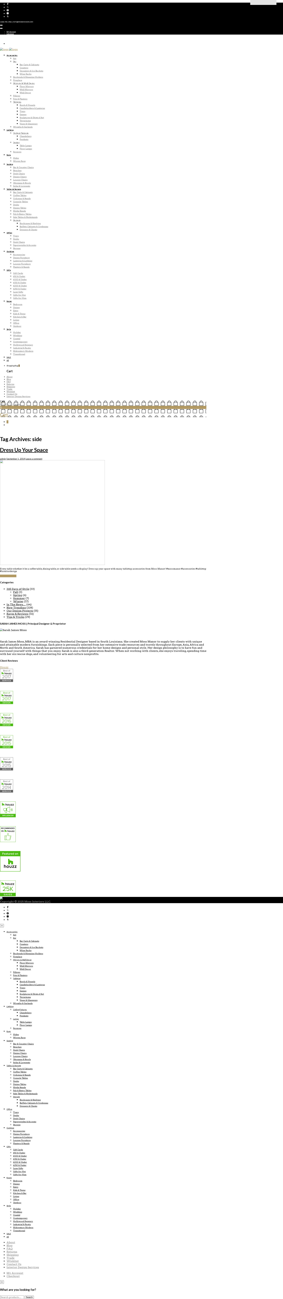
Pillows (16, 96)
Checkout (10, 34)
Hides (16, 158)
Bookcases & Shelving (30, 223)
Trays (22, 111)
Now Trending (16, 607)
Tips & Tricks (15, 617)
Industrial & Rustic (22, 348)
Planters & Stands (21, 267)
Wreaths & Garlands (23, 127)
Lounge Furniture (22, 264)
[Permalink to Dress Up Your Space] (52, 564)
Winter (18, 601)
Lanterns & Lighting (22, 261)
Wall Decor (25, 92)
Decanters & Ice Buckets (31, 71)
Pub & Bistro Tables (22, 214)
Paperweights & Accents (24, 245)
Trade (9, 389)
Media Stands (19, 211)
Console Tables (20, 201)
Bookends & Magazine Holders (28, 77)
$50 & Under (19, 276)
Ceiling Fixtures (20, 133)
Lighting (10, 130)
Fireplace (17, 80)
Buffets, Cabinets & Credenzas (34, 226)
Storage (16, 220)
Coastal (16, 338)
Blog (9, 379)
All (8, 360)
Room (9, 301)
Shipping (11, 386)
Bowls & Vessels (27, 105)
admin (3, 458)
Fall (15, 592)
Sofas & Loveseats (21, 186)
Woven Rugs (19, 161)
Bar (14, 61)
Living (16, 320)
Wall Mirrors (26, 89)
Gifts (9, 270)
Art (14, 58)
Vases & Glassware (29, 124)
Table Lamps (26, 145)
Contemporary (20, 341)
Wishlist (11, 391)
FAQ (9, 381)
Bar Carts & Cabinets (29, 64)
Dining (16, 307)
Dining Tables (19, 208)
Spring (17, 595)
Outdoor (10, 251)
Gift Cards (18, 273)
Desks (16, 205)
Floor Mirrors (27, 86)
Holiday (17, 332)
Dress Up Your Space (24, 450)
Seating (10, 164)
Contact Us (12, 394)
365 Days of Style (18, 589)
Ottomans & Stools (22, 183)
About (9, 377)
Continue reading (8, 576)
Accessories (12, 55)
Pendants (24, 139)
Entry (15, 310)
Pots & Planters (20, 99)
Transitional (19, 354)
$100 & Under (20, 279)
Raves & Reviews (17, 613)
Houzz (4, 667)
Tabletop (17, 102)
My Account (11, 32)
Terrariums (25, 120)
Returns (10, 384)
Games (23, 114)
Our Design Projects (20, 610)
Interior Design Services (18, 396)
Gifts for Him (19, 298)
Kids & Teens (19, 313)
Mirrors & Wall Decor (24, 83)
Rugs (9, 155)
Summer (19, 598)
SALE (9, 357)
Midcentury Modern (23, 351)
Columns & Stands (22, 198)
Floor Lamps (26, 148)
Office (9, 233)
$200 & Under (20, 285)
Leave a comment (34, 458)
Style (9, 329)
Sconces (17, 152)
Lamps (16, 142)
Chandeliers (25, 136)
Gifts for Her (19, 295)
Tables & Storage (14, 189)
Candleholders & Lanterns (32, 108)
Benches (17, 170)
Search (29, 1297)
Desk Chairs (19, 173)
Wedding (17, 335)
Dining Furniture (21, 257)
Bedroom (17, 304)
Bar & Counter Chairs (23, 167)
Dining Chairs (20, 176)
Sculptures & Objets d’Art (32, 117)
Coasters (24, 68)
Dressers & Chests (28, 229)
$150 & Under (19, 282)
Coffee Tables (19, 195)
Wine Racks (25, 74)
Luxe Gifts (18, 292)
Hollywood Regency (23, 345)
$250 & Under (19, 289)
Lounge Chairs (20, 180)
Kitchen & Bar (19, 317)
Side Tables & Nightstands (25, 217)
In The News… (16, 604)
